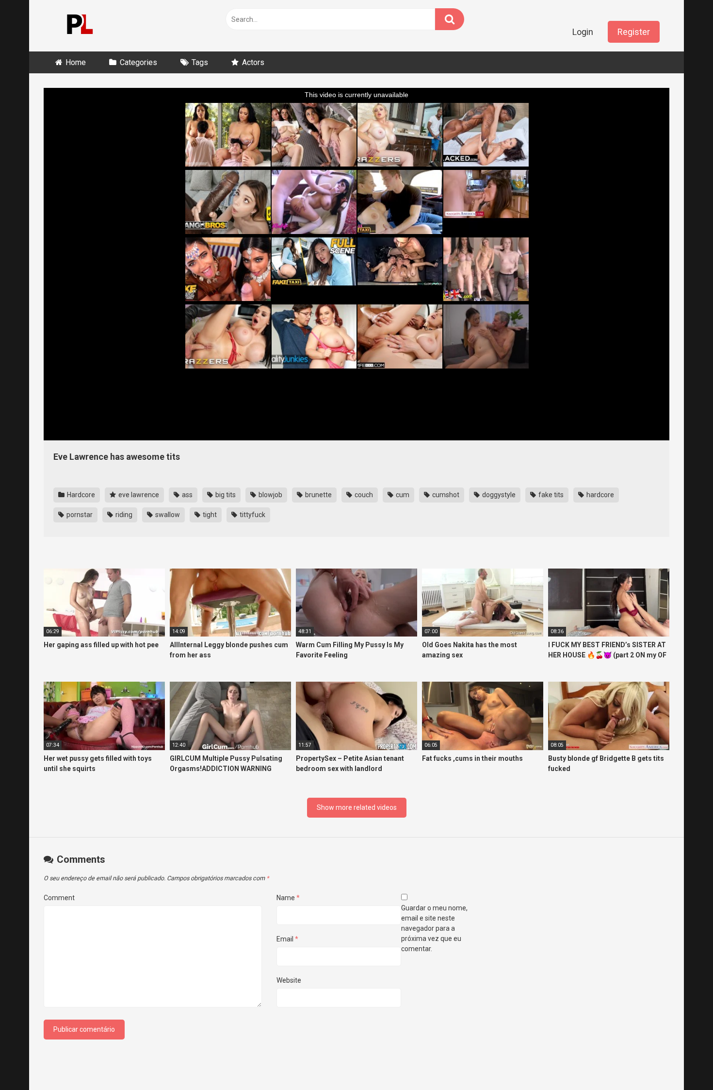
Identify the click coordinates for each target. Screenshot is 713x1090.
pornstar (79, 515)
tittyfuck (251, 515)
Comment (59, 898)
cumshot (445, 495)
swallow (167, 515)
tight (209, 515)
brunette (318, 495)
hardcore (599, 495)
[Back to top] (680, 1061)
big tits (225, 495)
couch (363, 495)
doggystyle (498, 495)
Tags (200, 62)
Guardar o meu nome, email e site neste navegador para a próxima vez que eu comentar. (434, 928)
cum (401, 495)
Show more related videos (357, 807)
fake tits (550, 495)
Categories (138, 62)
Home (75, 62)
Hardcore (80, 495)
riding (123, 515)
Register (633, 32)
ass (186, 495)
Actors (253, 62)
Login (582, 32)
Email (287, 939)
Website (288, 980)
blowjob (269, 495)
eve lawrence (138, 495)
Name (288, 898)
